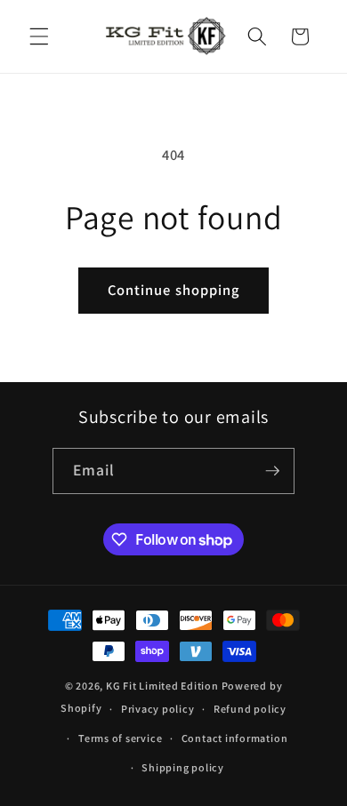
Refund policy (250, 708)
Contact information (235, 738)
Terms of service (120, 738)
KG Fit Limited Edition (162, 685)
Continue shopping (174, 289)
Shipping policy (182, 767)
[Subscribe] (272, 471)
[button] (39, 36)
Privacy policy (158, 708)
